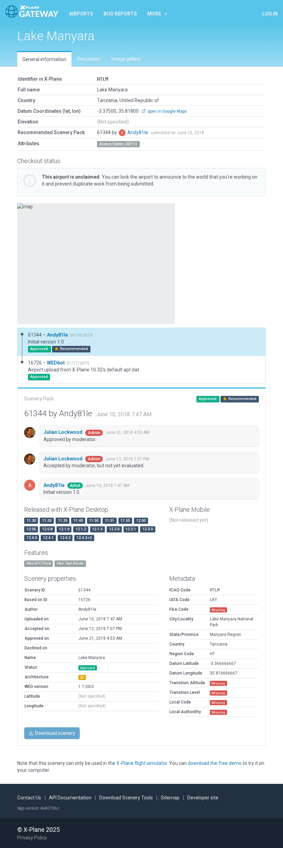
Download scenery (54, 733)
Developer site (202, 797)
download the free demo (215, 763)
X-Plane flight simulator (141, 763)
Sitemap (170, 797)
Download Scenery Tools (126, 797)
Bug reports (120, 14)
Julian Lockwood (63, 432)
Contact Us (29, 797)
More (154, 14)
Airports (81, 14)
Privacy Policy (32, 837)
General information (44, 59)
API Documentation (70, 797)
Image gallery (126, 59)
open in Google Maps (166, 111)
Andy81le (138, 132)
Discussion (88, 59)
